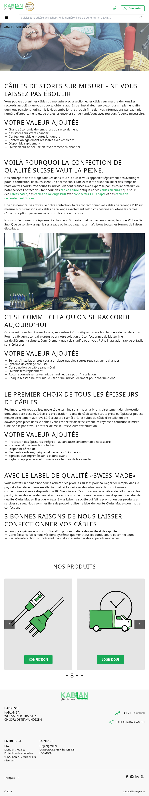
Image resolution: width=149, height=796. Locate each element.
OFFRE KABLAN (24, 26)
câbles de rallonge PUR (50, 194)
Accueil (8, 26)
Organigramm (48, 746)
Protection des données (18, 753)
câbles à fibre (70, 190)
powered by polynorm (134, 791)
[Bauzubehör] (77, 675)
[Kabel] (66, 675)
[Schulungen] (82, 675)
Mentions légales (14, 749)
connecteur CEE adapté (90, 194)
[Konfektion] (71, 675)
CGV (6, 746)
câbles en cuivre (111, 190)
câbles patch (18, 194)
